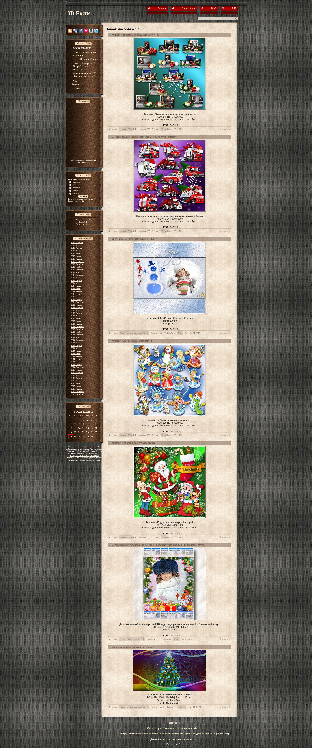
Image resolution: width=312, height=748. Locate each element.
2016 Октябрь (77, 362)
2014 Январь (76, 272)
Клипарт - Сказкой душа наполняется (132, 341)
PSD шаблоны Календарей (132, 639)
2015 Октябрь (77, 329)
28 (79, 436)
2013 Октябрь (77, 264)
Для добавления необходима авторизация (83, 161)
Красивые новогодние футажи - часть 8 (133, 647)
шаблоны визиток (81, 449)
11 (96, 424)
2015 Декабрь (77, 335)
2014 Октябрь (77, 297)
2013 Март (76, 245)
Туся (163, 129)
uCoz (179, 744)
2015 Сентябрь (77, 326)
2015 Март (76, 310)
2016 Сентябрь (77, 359)
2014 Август (76, 291)
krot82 (176, 639)
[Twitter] (96, 31)
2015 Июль (76, 321)
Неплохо (76, 188)
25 (96, 432)
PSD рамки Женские (75, 453)
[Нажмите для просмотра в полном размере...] (169, 619)
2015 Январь (76, 305)
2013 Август (76, 259)
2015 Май (75, 316)
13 (75, 428)
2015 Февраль (77, 307)
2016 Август (76, 356)
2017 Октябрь (77, 394)
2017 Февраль (77, 372)
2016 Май (75, 348)
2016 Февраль (77, 340)
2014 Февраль (77, 275)
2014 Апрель (76, 280)
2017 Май (75, 381)
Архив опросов (86, 199)
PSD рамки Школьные (79, 456)
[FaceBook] (81, 31)
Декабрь (129, 28)
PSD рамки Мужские (93, 453)
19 (70, 432)
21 (79, 432)
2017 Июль (76, 386)
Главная (111, 28)
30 (87, 436)
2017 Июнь (76, 383)
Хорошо (76, 185)
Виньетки (71, 451)
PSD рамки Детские (93, 451)
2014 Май (75, 283)
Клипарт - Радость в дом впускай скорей (133, 443)
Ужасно (76, 193)
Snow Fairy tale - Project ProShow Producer (134, 239)
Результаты (73, 199)
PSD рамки (80, 451)
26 (70, 436)
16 (87, 428)
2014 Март (76, 278)
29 (83, 436)
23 (87, 432)
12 (70, 428)
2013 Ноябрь (76, 267)
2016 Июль (76, 354)
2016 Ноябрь (76, 364)
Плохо (75, 190)
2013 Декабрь (77, 270)
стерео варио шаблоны (87, 447)
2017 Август (76, 389)
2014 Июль (76, 288)
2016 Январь (76, 337)
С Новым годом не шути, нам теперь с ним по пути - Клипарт (144, 137)
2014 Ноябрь (76, 299)
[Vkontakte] (91, 31)
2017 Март (76, 375)
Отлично (76, 182)
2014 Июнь (76, 286)
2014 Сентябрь (77, 294)
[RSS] (70, 31)
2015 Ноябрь (76, 332)
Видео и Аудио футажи (90, 460)
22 (83, 432)
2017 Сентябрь (77, 391)
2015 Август (76, 324)
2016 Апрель (76, 345)
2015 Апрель (76, 313)
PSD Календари (96, 449)
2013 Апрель (76, 248)
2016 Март (76, 343)
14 (79, 428)
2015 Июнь (76, 318)
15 (83, 428)
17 (92, 428)
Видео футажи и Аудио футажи (134, 333)
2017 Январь (76, 370)
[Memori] (86, 31)
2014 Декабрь (77, 302)
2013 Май (75, 251)
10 (92, 424)
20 (75, 432)
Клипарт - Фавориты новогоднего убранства (135, 35)
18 (96, 428)
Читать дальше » (171, 125)
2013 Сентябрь (77, 261)
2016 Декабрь (77, 367)
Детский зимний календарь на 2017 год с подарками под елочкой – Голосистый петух (158, 545)
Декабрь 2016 (83, 411)
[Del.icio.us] (75, 31)
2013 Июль (76, 256)
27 (75, 436)
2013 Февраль (77, 242)
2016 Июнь (76, 351)
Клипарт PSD (126, 129)
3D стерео (72, 447)
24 (92, 432)
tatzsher (181, 707)
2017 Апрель (76, 378)
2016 (120, 28)
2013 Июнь (76, 253)
